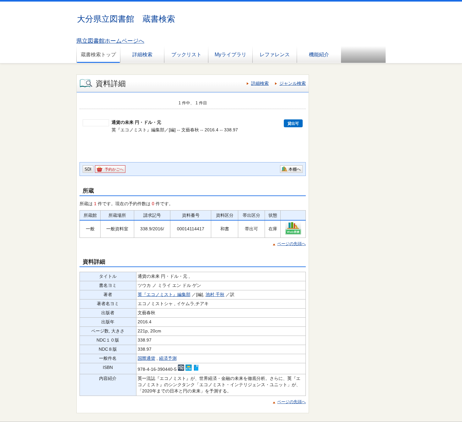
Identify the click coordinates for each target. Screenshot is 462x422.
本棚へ (295, 169)
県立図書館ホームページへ (110, 41)
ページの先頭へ (291, 243)
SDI (88, 169)
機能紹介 (319, 54)
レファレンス (275, 54)
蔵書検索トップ (98, 54)
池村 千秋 (215, 294)
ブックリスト (186, 54)
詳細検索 (142, 54)
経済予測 (168, 358)
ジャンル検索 (292, 83)
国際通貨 (146, 358)
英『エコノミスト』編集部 (164, 294)
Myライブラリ (230, 54)
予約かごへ (114, 169)
